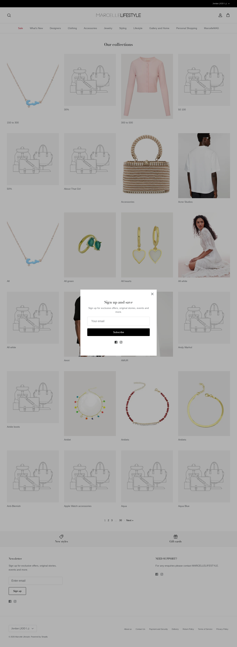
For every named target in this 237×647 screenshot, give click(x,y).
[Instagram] (121, 342)
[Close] (152, 294)
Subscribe (118, 332)
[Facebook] (116, 342)
